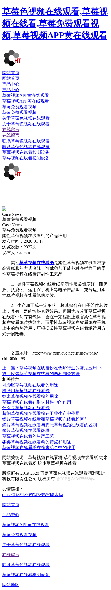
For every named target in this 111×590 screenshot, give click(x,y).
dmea (6, 494)
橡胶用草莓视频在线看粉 (26, 390)
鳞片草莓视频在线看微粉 (26, 430)
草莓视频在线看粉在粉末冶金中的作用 (38, 447)
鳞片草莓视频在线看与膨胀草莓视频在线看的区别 (49, 424)
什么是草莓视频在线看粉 (26, 407)
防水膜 (56, 494)
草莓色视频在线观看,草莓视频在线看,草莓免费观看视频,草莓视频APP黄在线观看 (55, 23)
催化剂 (17, 494)
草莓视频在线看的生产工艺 (28, 436)
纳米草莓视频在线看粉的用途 (30, 396)
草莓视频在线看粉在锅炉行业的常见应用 (49, 368)
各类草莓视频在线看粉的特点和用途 (36, 442)
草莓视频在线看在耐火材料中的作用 (36, 402)
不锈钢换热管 (37, 494)
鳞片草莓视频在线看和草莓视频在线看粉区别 (45, 419)
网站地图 (10, 584)
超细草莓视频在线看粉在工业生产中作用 (41, 413)
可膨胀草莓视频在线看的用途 (30, 385)
